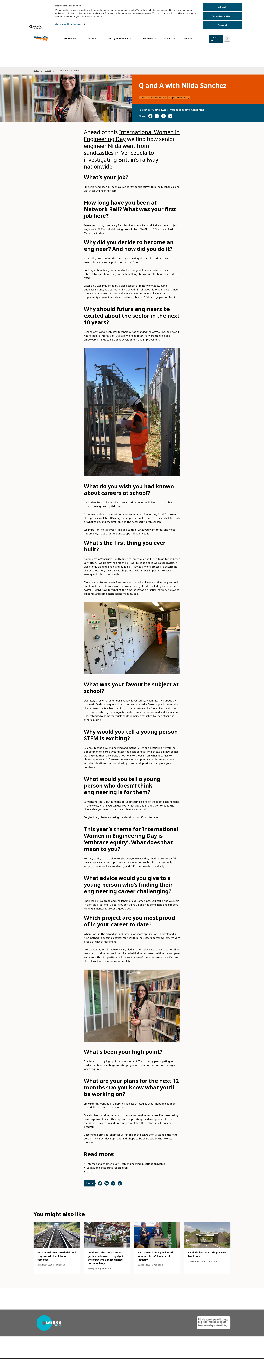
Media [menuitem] (186, 38)
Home (36, 70)
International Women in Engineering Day (132, 135)
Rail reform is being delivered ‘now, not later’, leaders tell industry (155, 1256)
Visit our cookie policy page (68, 24)
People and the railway (179, 97)
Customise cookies (221, 16)
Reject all (222, 25)
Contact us (215, 39)
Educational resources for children (107, 1167)
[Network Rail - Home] (41, 39)
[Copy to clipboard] (170, 116)
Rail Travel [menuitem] (148, 38)
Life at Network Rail (157, 97)
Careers (91, 1171)
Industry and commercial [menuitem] (120, 38)
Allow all (222, 7)
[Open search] (227, 39)
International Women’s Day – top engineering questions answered (126, 1163)
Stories (48, 70)
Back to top (249, 1352)
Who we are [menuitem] (70, 38)
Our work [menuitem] (92, 38)
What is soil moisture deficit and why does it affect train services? (56, 1256)
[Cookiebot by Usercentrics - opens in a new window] (36, 27)
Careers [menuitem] (168, 38)
